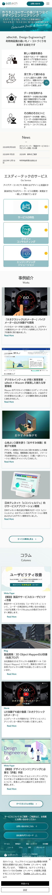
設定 (25, 889)
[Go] (46, 83)
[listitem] (26, 210)
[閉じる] (47, 861)
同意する (25, 883)
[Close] (46, 207)
